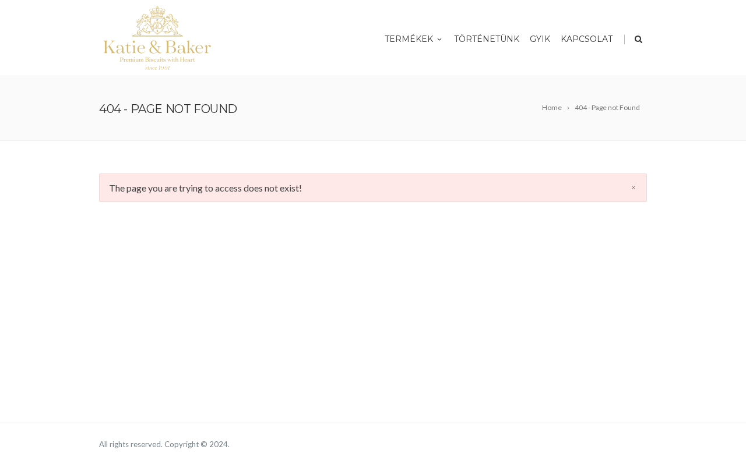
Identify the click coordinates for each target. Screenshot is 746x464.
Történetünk (486, 39)
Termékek (409, 39)
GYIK (540, 39)
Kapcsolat (587, 39)
